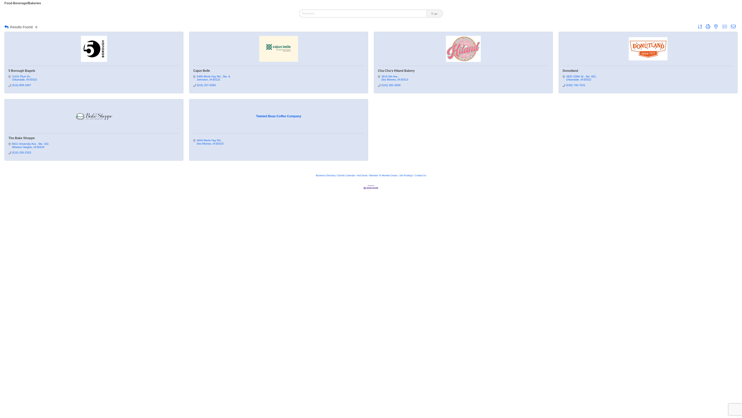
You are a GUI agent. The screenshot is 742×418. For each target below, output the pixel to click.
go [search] (435, 13)
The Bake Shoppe (22, 138)
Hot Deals (362, 175)
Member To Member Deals (383, 175)
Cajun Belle (201, 70)
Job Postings (406, 175)
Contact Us (420, 175)
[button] (6, 27)
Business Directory (326, 175)
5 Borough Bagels (22, 70)
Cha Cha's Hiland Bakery (396, 70)
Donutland (570, 70)
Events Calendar (346, 175)
